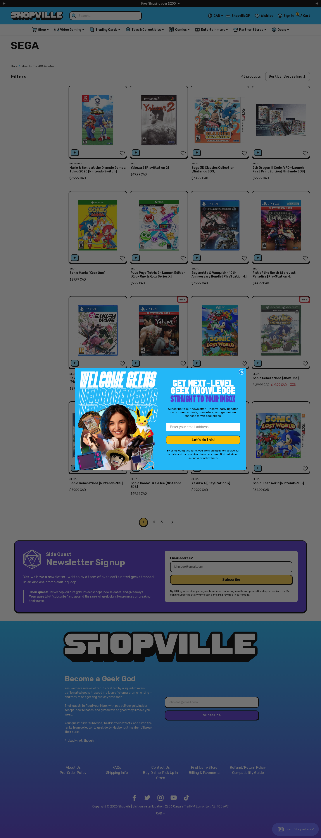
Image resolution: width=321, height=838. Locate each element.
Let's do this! (203, 440)
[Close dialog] (242, 372)
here (214, 458)
